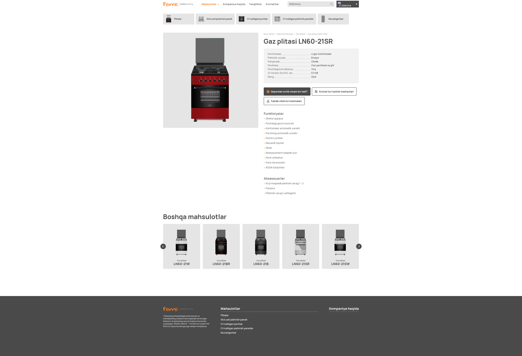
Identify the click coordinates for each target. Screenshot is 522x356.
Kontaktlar (272, 4)
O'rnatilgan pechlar (232, 324)
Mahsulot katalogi (285, 34)
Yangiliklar (255, 4)
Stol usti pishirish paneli (234, 319)
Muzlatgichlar (228, 332)
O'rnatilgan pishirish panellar (237, 328)
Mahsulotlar (209, 4)
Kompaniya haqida (234, 4)
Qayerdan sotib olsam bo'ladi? (289, 91)
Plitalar (225, 315)
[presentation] (163, 246)
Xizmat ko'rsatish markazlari (336, 91)
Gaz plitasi (300, 34)
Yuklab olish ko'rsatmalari (286, 101)
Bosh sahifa (269, 34)
